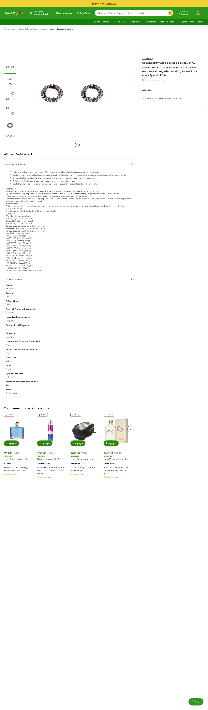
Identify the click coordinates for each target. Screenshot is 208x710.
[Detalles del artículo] (132, 163)
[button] (184, 13)
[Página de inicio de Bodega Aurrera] (13, 13)
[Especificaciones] (132, 279)
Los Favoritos (135, 21)
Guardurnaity (147, 58)
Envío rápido (150, 21)
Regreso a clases (167, 21)
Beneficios (85, 13)
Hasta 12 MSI (120, 21)
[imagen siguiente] (11, 140)
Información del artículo (18, 154)
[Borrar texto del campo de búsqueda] (166, 13)
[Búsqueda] (170, 13)
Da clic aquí (111, 3)
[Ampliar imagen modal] (77, 145)
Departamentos (64, 13)
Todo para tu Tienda (185, 21)
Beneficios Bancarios (102, 21)
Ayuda (200, 21)
